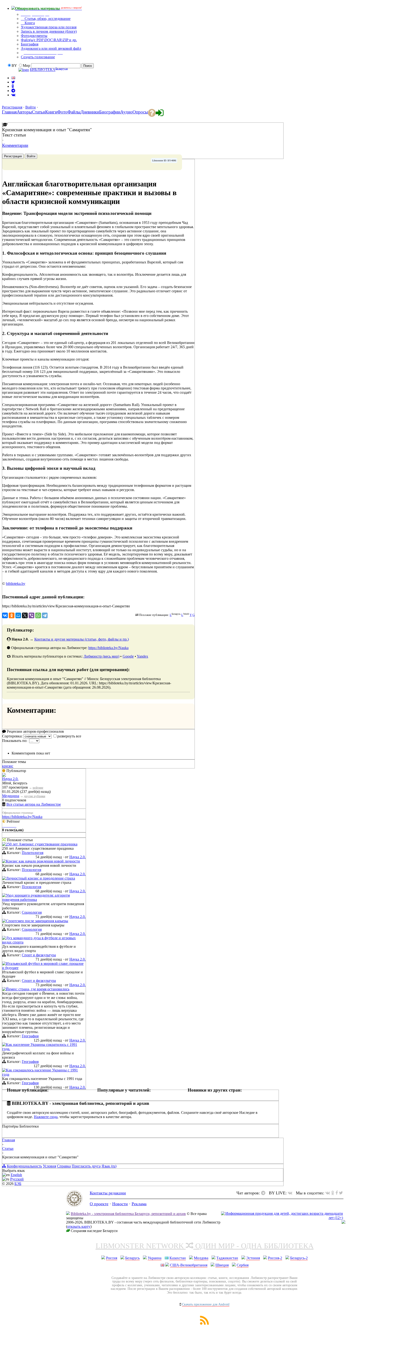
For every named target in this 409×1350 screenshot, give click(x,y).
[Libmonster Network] (282, 1218)
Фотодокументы (34, 36)
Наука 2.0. (10, 779)
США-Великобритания (188, 1265)
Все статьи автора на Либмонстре (33, 804)
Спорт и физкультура (39, 955)
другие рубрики (34, 796)
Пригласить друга (86, 1166)
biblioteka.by (15, 584)
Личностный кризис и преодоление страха (40, 878)
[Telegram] (45, 615)
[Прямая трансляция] (291, 1193)
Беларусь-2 (299, 1258)
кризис (7, 766)
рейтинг (38, 787)
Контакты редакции (108, 1193)
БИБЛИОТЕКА (42, 70)
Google (128, 656)
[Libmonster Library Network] (343, 1222)
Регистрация (12, 107)
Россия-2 (275, 1258)
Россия (111, 1258)
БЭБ (17, 1184)
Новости (120, 1203)
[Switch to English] (13, 78)
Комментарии (15, 145)
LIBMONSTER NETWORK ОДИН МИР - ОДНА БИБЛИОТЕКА (205, 1246)
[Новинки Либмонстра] (332, 1193)
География (30, 1036)
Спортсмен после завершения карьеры (37, 921)
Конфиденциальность (24, 1166)
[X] (25, 615)
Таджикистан (227, 1258)
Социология (32, 912)
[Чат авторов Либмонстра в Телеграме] (13, 91)
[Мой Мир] (18, 615)
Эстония (253, 1258)
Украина (154, 1258)
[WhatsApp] (38, 615)
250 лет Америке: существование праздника (41, 844)
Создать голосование (38, 57)
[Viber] (31, 615)
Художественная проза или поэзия (48, 27)
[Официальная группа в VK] (13, 95)
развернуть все (69, 736)
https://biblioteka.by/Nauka (108, 648)
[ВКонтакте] (5, 615)
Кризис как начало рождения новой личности (43, 861)
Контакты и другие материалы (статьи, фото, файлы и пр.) (81, 639)
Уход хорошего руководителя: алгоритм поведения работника (36, 897)
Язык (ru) (109, 1166)
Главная (8, 1140)
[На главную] (74, 1205)
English (16, 1175)
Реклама (139, 1203)
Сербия (243, 1265)
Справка (64, 1166)
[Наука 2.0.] (4, 775)
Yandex (142, 656)
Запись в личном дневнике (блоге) (49, 31)
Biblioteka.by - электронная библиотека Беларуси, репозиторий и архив (128, 1214)
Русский (17, 1179)
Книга (29, 23)
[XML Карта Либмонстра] (204, 1323)
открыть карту (78, 1226)
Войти (30, 107)
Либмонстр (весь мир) (101, 656)
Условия (49, 1166)
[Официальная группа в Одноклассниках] (12, 86)
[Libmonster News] (341, 1193)
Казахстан (177, 1258)
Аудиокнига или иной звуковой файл (51, 48)
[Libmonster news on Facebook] (336, 1193)
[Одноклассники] (11, 615)
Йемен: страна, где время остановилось (37, 989)
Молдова (201, 1258)
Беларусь (132, 1258)
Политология (32, 853)
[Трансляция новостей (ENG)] (13, 82)
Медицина (10, 796)
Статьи (7, 1149)
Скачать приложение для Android (205, 1304)
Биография (29, 44)
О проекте (99, 1203)
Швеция (222, 1265)
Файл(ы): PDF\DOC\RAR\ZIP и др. (49, 40)
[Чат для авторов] (264, 1193)
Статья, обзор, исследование (47, 19)
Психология (31, 870)
